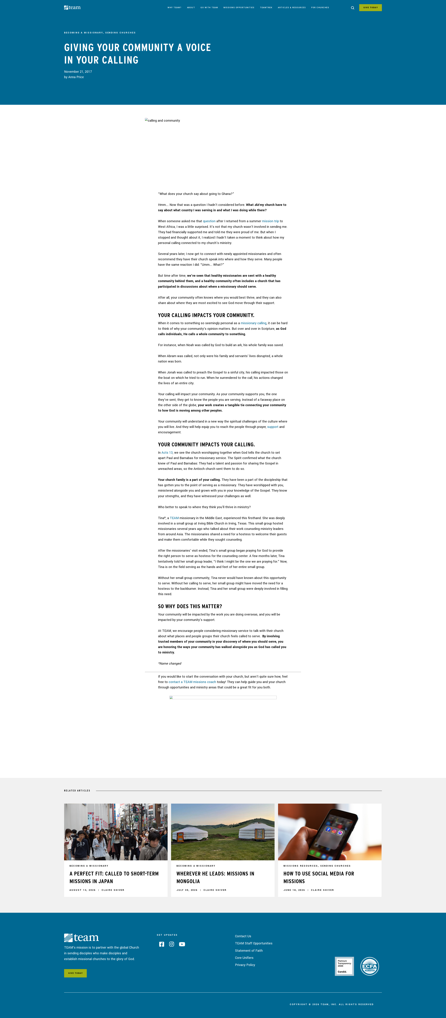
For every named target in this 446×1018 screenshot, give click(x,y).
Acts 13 (167, 452)
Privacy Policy (245, 965)
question (209, 221)
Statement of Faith (249, 950)
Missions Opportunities (239, 7)
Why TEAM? (175, 7)
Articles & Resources (292, 7)
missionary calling (253, 323)
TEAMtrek (266, 7)
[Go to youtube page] (180, 945)
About (191, 7)
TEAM (174, 518)
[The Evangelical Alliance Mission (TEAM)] (77, 8)
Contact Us (243, 936)
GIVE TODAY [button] (370, 7)
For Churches (320, 7)
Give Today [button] (75, 973)
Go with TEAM (209, 7)
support (272, 427)
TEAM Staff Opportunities (253, 943)
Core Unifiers (244, 958)
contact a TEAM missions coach (192, 682)
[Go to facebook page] (160, 945)
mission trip (270, 221)
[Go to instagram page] (170, 945)
